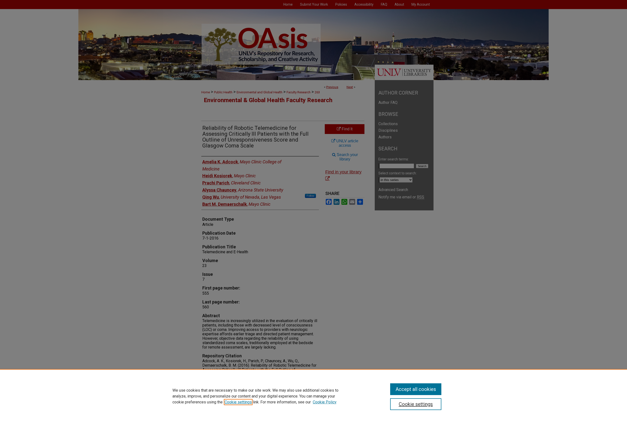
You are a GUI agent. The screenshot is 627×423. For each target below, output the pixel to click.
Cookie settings (238, 402)
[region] (313, 396)
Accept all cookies (416, 389)
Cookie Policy (325, 402)
